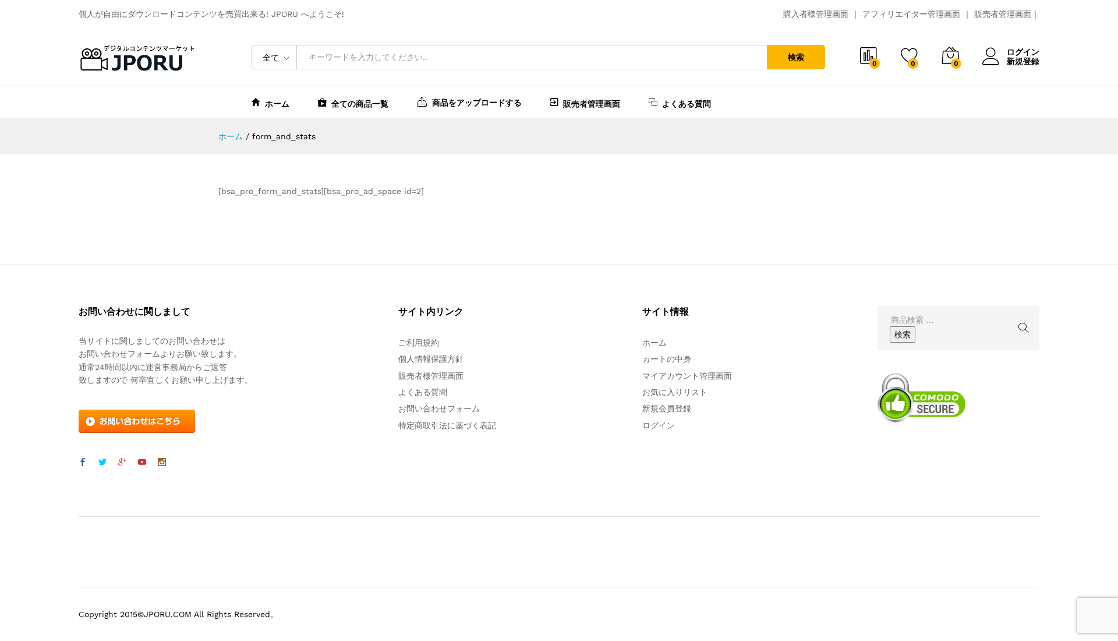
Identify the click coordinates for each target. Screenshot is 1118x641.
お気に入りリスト (674, 392)
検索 (796, 57)
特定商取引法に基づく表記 (447, 425)
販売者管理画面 (1002, 14)
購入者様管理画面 (815, 14)
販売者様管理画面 (431, 376)
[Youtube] (142, 462)
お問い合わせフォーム (439, 408)
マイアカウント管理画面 (687, 376)
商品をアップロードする (477, 102)
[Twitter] (102, 462)
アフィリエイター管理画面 (911, 14)
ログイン (1023, 52)
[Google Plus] (122, 462)
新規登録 (1023, 61)
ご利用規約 (418, 342)
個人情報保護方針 (431, 359)
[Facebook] (83, 462)
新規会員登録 (666, 408)
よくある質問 (686, 103)
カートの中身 (666, 359)
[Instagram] (162, 462)
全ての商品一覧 (359, 103)
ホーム (277, 103)
